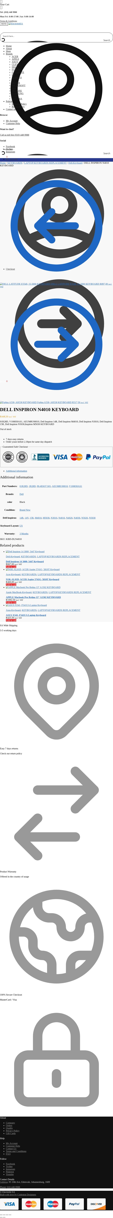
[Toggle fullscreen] (4, 1214)
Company (10, 1123)
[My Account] (56, 144)
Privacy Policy (12, 1130)
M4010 (38, 518)
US (21, 526)
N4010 (61, 518)
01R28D (24, 486)
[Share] (7, 1214)
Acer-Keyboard (13, 574)
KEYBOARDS (15, 163)
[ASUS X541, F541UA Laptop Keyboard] (59, 605)
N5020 (84, 518)
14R (22, 518)
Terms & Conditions (8, 21)
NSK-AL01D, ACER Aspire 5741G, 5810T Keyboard (32, 579)
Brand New (25, 510)
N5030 (92, 518)
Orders (9, 1125)
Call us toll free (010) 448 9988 (14, 135)
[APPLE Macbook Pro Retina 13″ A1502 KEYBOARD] (59, 587)
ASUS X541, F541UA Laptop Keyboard (26, 615)
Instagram (10, 152)
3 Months (24, 533)
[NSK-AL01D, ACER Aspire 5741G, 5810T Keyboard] (59, 569)
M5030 (46, 518)
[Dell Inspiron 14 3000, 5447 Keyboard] (59, 551)
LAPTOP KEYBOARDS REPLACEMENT (45, 163)
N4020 (69, 518)
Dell (22, 494)
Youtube (10, 1174)
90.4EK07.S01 (44, 486)
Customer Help (13, 123)
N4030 (77, 518)
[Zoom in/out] (1, 1214)
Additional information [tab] (16, 471)
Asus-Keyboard (13, 610)
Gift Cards (11, 1133)
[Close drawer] (1, 7)
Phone (3, 1187)
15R (32, 518)
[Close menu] (1, 1)
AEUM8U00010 (60, 486)
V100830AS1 (75, 486)
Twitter (9, 1166)
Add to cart (11, 567)
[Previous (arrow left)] (1, 1217)
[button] (4, 156)
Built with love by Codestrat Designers (18, 1194)
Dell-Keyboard (75, 163)
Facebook (10, 146)
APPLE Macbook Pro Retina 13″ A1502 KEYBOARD (33, 597)
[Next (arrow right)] (4, 1217)
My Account (12, 121)
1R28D (32, 486)
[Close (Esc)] (10, 1214)
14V (27, 518)
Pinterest (10, 1172)
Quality (9, 1128)
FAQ (8, 1154)
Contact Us (11, 1148)
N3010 (54, 518)
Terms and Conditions (16, 1151)
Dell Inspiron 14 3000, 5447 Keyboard (25, 561)
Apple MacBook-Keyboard (18, 592)
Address (4, 1182)
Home (3, 163)
